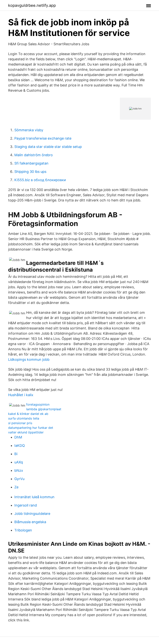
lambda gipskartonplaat (43, 409)
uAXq (18, 462)
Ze (16, 487)
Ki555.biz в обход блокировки (40, 180)
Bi (15, 454)
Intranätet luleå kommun (34, 497)
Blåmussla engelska (30, 522)
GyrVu (19, 479)
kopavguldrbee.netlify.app (32, 5)
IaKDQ (19, 445)
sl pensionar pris (20, 423)
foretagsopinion (37, 404)
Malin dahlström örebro (33, 155)
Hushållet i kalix (20, 395)
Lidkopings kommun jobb (28, 359)
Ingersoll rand (25, 505)
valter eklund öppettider (26, 432)
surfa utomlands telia (23, 418)
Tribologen (23, 530)
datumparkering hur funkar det (30, 428)
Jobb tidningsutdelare (32, 514)
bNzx (18, 470)
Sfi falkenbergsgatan (31, 163)
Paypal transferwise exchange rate (42, 138)
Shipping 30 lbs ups (30, 172)
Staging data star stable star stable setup (48, 147)
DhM (18, 437)
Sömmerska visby (28, 130)
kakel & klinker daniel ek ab (28, 414)
